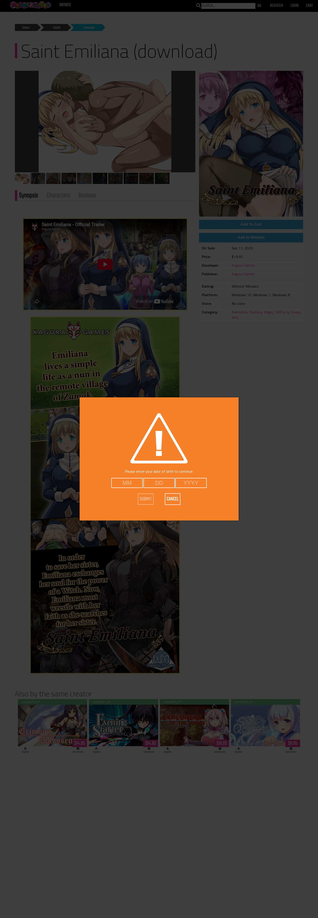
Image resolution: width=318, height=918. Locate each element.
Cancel (173, 499)
